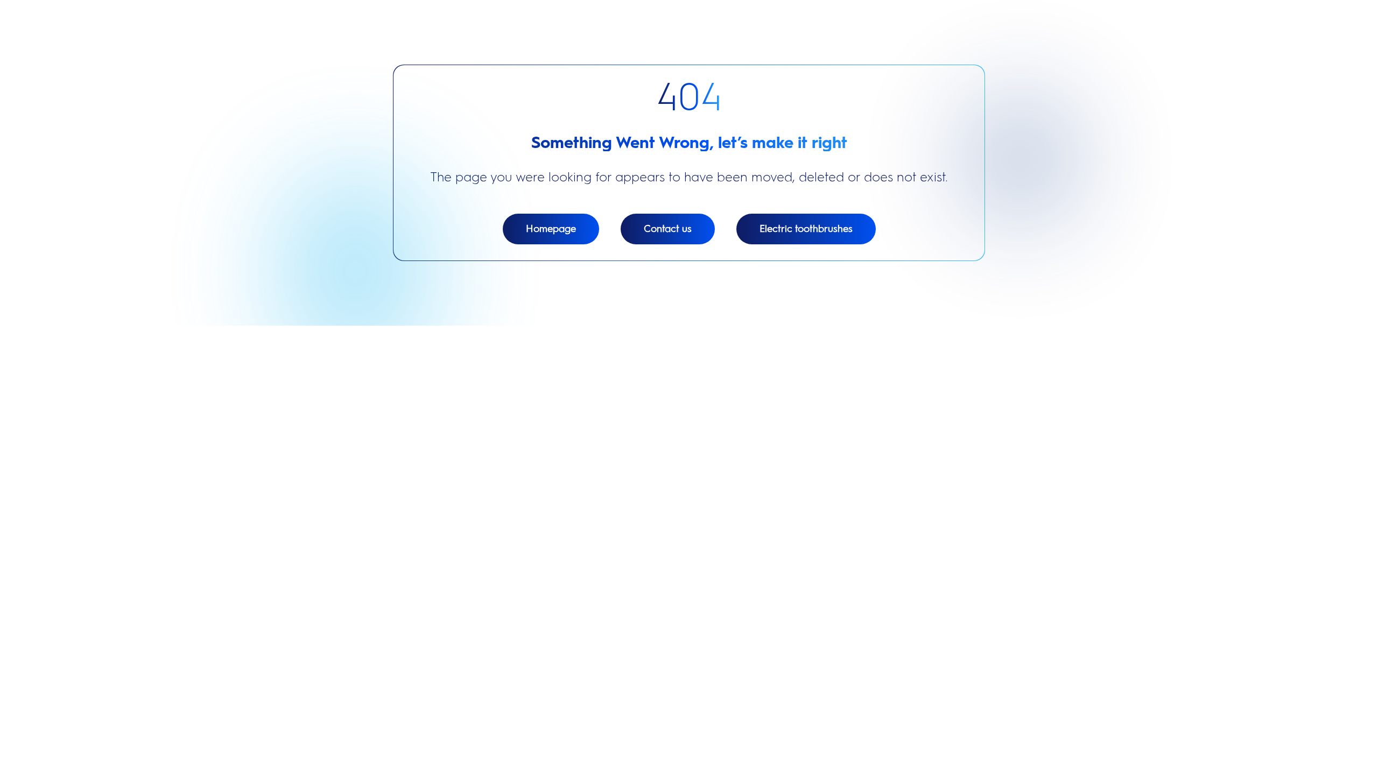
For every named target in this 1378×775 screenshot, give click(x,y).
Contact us (668, 229)
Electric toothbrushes (806, 229)
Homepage (551, 229)
